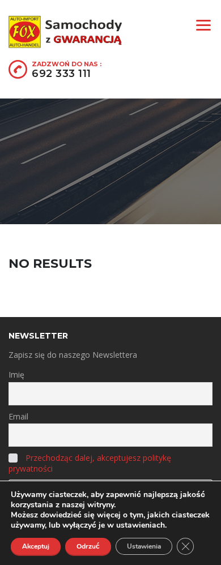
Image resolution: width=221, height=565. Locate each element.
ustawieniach (140, 525)
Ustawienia (144, 546)
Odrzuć (88, 546)
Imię (16, 374)
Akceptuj (35, 546)
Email (18, 416)
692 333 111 (61, 73)
